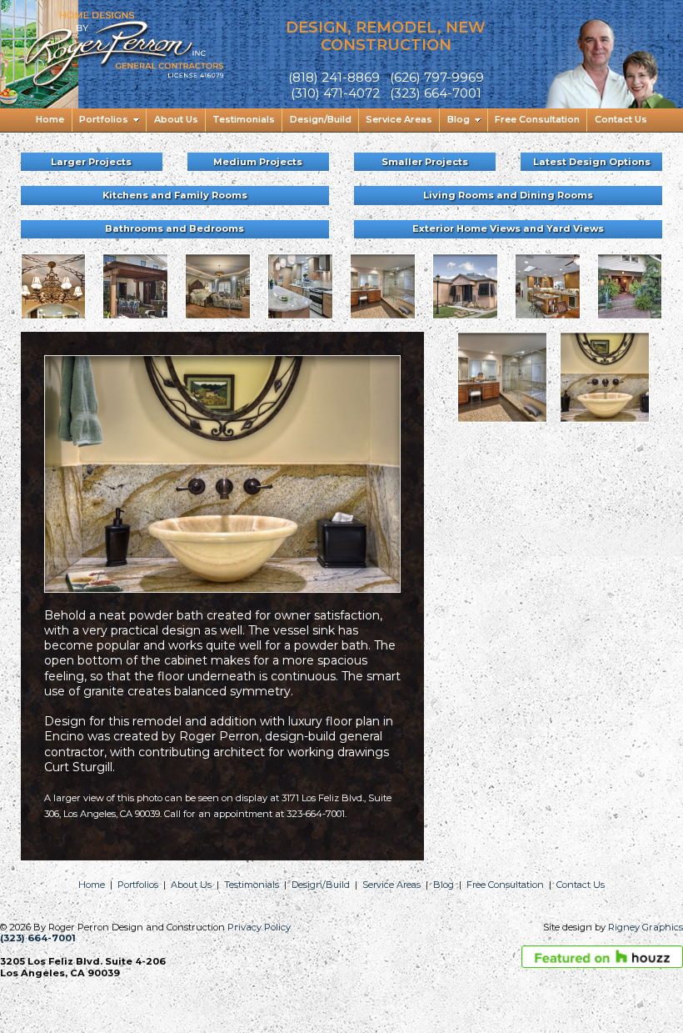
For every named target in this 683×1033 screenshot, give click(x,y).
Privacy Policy (259, 927)
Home (91, 884)
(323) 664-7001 (38, 938)
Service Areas (391, 884)
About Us (191, 884)
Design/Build (321, 884)
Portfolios (137, 884)
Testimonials (251, 884)
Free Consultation (505, 884)
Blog (443, 884)
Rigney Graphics (645, 927)
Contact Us (580, 884)
